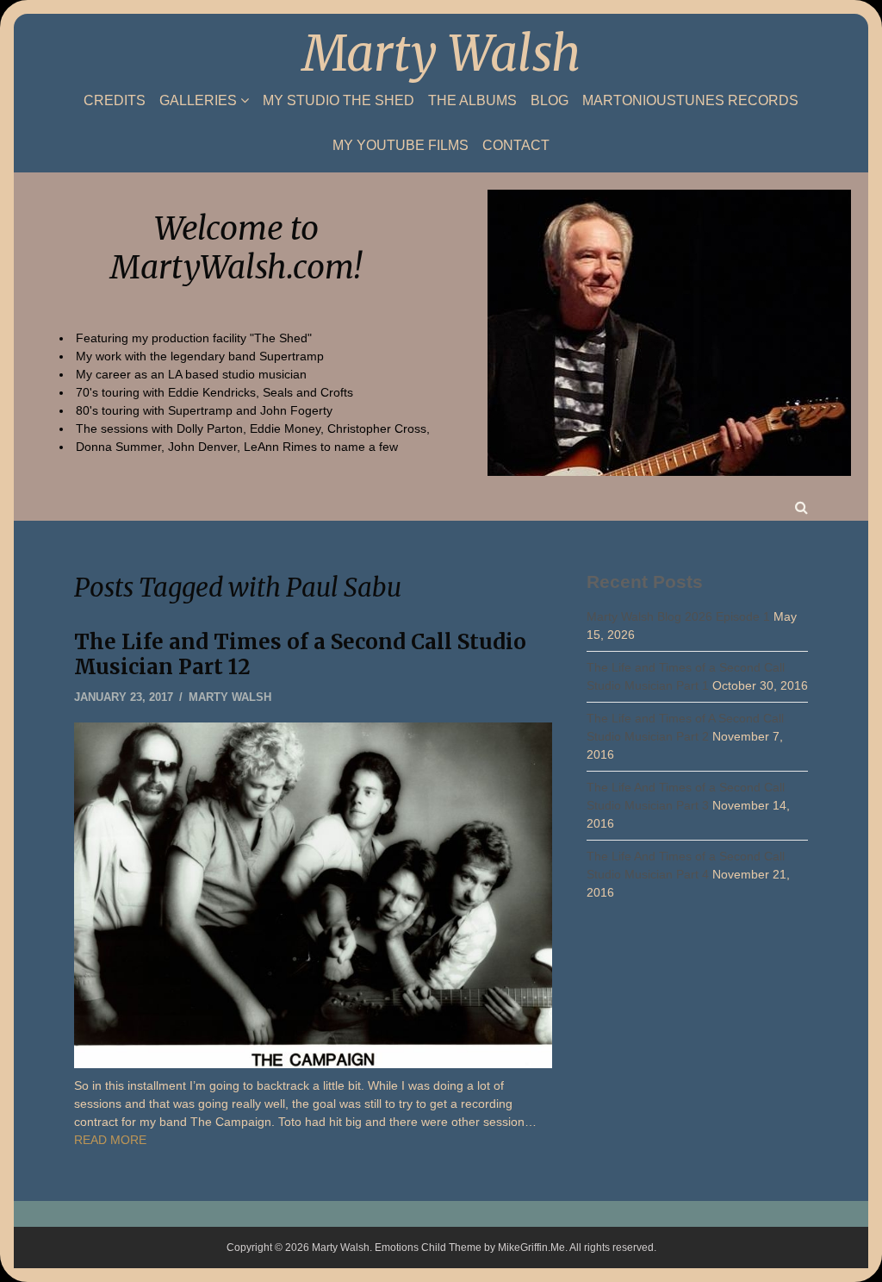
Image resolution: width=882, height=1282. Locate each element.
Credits (115, 101)
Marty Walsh (441, 53)
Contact (516, 146)
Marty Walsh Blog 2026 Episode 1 (678, 616)
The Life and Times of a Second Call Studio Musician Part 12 (300, 654)
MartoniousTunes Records (690, 101)
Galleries (198, 100)
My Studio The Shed (338, 101)
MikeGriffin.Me (531, 1247)
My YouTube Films (400, 146)
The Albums (472, 101)
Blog (549, 101)
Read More (110, 1140)
